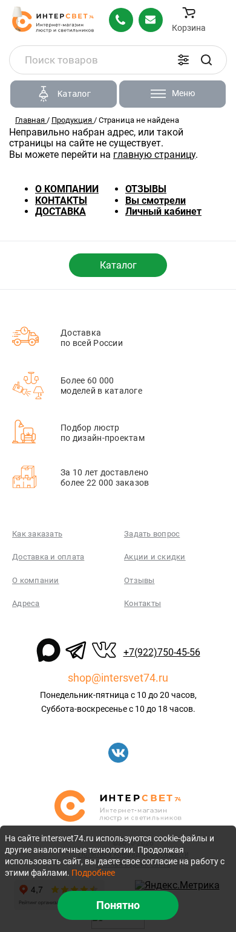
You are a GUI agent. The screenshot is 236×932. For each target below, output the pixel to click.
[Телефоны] (121, 20)
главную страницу (154, 154)
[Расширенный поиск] (183, 60)
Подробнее (93, 873)
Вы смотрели (155, 200)
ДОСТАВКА (60, 211)
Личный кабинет (163, 211)
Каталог (118, 265)
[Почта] (151, 20)
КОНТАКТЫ (61, 200)
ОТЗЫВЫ (145, 189)
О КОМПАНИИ (67, 189)
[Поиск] (206, 60)
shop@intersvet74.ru (118, 677)
